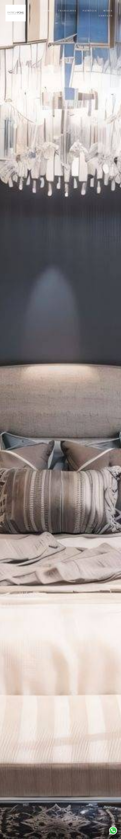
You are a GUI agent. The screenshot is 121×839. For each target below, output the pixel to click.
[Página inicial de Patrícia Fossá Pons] (17, 13)
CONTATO (106, 16)
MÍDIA (108, 11)
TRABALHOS (67, 11)
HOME (47, 11)
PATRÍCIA (90, 11)
